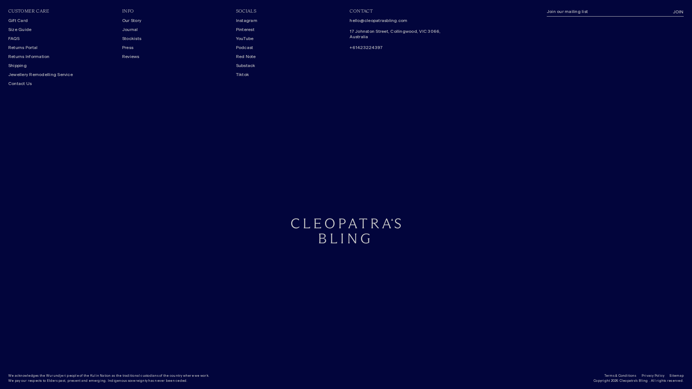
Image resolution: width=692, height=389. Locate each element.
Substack (246, 65)
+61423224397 (366, 47)
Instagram (246, 20)
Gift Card (18, 20)
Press (127, 47)
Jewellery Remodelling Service (40, 74)
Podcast (244, 47)
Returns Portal (22, 47)
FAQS (13, 38)
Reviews (130, 56)
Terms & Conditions (620, 375)
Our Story (131, 20)
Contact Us (20, 83)
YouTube (245, 38)
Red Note (246, 56)
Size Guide (19, 29)
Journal (130, 29)
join (678, 12)
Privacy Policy (653, 375)
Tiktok (242, 74)
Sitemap (677, 375)
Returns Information (29, 56)
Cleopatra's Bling (634, 381)
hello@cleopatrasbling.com (378, 20)
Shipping (17, 65)
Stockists (131, 38)
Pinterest (245, 29)
